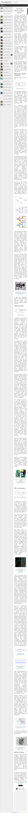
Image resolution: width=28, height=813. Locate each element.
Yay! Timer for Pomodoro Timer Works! (10, 93)
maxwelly (21, 783)
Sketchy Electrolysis (6, 69)
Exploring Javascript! (7, 90)
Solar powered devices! (7, 87)
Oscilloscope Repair (6, 57)
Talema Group (22, 727)
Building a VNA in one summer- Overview (10, 31)
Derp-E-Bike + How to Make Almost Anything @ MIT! (12, 7)
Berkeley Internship (6, 51)
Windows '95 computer (7, 84)
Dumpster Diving (6, 66)
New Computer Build (7, 54)
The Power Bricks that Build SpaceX (9, 13)
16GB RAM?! (5, 60)
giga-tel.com (22, 482)
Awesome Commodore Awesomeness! (10, 75)
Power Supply (5, 72)
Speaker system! (6, 81)
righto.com (22, 749)
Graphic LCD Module (7, 104)
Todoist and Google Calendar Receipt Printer (11, 37)
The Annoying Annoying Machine (9, 101)
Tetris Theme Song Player (7, 98)
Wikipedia (21, 294)
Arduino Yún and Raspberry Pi (8, 78)
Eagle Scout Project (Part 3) (8, 43)
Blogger (17, 812)
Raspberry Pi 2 (5, 63)
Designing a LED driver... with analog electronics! (12, 16)
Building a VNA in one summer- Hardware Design (12, 25)
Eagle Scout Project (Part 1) (8, 49)
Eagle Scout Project (6, 40)
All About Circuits (22, 654)
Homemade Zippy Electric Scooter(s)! (9, 10)
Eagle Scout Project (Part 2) (8, 46)
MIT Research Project (7, 34)
